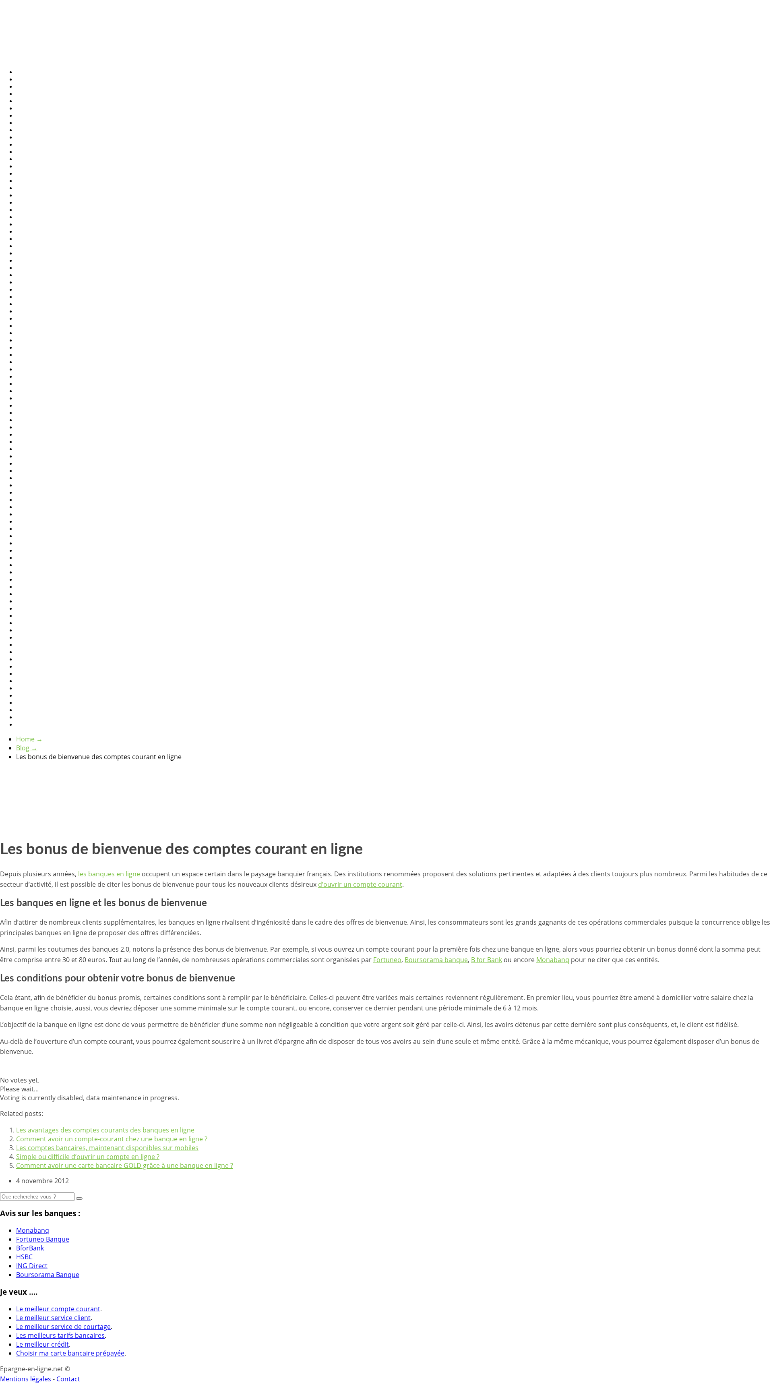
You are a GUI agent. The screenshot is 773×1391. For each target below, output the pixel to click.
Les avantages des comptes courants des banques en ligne (105, 1130)
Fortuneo (387, 959)
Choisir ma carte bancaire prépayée (70, 1353)
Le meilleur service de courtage (63, 1326)
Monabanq (552, 959)
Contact (68, 1378)
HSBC (24, 1256)
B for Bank (486, 959)
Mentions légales (25, 1378)
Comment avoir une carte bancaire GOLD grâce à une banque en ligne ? (124, 1165)
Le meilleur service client (53, 1317)
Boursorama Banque (47, 1274)
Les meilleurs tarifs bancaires (60, 1335)
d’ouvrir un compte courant (360, 884)
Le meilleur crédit (42, 1344)
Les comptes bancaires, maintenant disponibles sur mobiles (107, 1147)
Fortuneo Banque (42, 1239)
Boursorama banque (436, 959)
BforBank (30, 1248)
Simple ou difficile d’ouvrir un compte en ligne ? (87, 1156)
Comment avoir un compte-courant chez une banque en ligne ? (111, 1138)
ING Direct (32, 1265)
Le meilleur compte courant (58, 1308)
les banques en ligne (109, 873)
